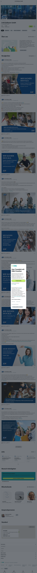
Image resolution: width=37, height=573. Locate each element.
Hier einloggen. (14, 284)
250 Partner (20, 287)
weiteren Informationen (17, 296)
